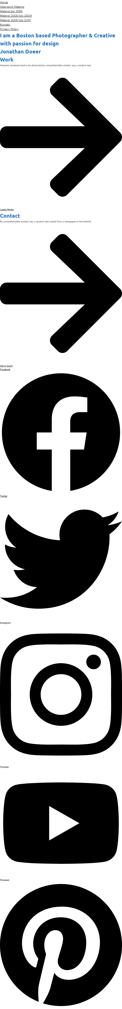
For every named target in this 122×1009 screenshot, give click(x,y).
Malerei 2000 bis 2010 (15, 20)
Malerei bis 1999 (11, 11)
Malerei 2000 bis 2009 (16, 16)
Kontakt (5, 24)
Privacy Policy (9, 29)
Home (4, 2)
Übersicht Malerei (12, 7)
